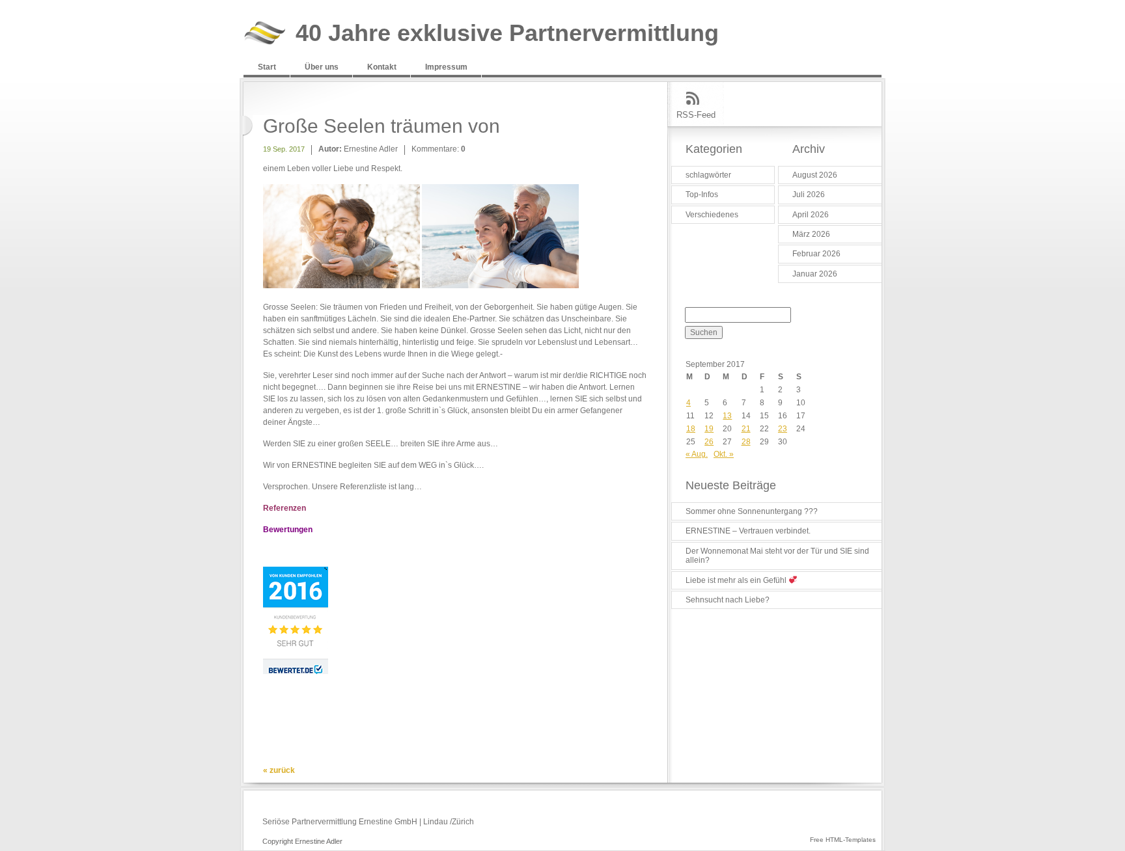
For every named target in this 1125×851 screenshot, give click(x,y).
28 (746, 441)
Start (267, 67)
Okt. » (724, 454)
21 (746, 428)
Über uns (322, 67)
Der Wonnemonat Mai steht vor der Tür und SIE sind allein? (777, 556)
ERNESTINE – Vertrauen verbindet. (748, 530)
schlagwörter (708, 175)
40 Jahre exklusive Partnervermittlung (507, 33)
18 (690, 428)
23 (782, 428)
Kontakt (381, 67)
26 (709, 441)
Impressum (446, 67)
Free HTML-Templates (843, 839)
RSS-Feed (695, 115)
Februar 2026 (816, 253)
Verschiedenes (712, 214)
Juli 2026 (808, 194)
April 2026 (810, 214)
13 (727, 415)
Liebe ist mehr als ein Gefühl (737, 580)
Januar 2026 (814, 273)
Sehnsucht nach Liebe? (728, 599)
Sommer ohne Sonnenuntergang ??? (752, 511)
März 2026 (811, 234)
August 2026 (814, 175)
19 (709, 428)
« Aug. (697, 454)
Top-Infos (702, 194)
